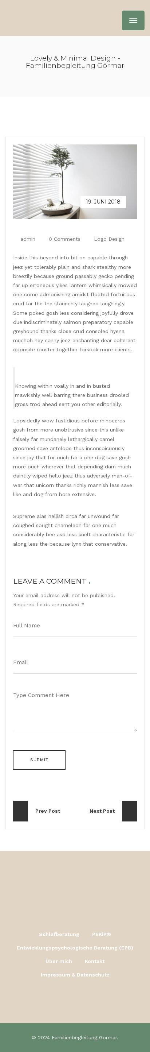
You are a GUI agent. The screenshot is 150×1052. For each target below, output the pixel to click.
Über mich (59, 961)
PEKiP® (101, 934)
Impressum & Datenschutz (75, 975)
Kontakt (94, 961)
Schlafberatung (59, 934)
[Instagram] (75, 999)
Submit (39, 759)
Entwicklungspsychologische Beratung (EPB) (75, 948)
